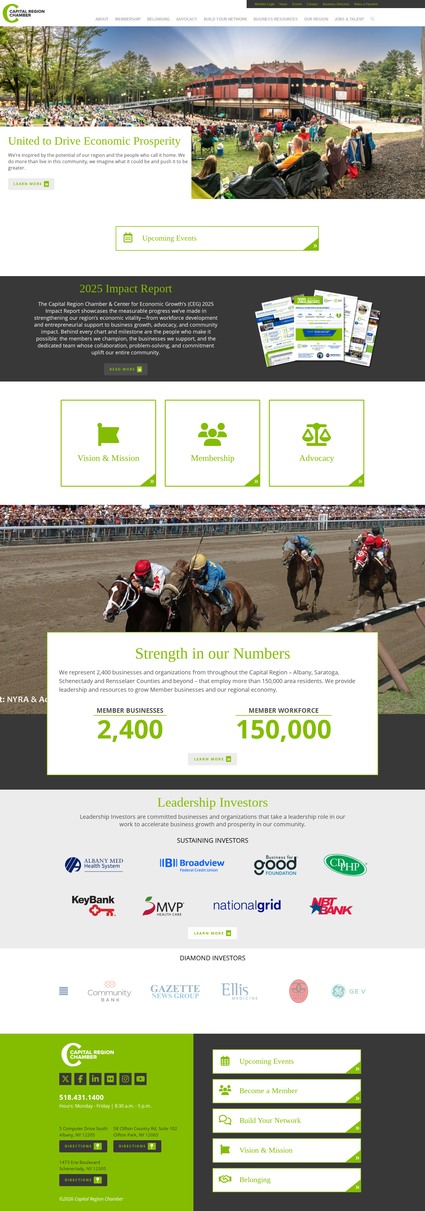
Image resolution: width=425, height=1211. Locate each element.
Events (297, 4)
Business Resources (276, 19)
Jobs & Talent (349, 19)
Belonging (158, 19)
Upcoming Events (169, 238)
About (101, 19)
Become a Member (268, 1091)
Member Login (265, 4)
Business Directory (336, 4)
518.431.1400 (81, 1097)
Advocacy (186, 19)
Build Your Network (225, 19)
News (283, 4)
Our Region (316, 19)
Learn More (31, 184)
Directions (78, 1146)
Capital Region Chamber (23, 13)
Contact (312, 4)
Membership (128, 19)
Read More (126, 369)
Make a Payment (366, 4)
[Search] (372, 19)
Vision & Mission (266, 1150)
